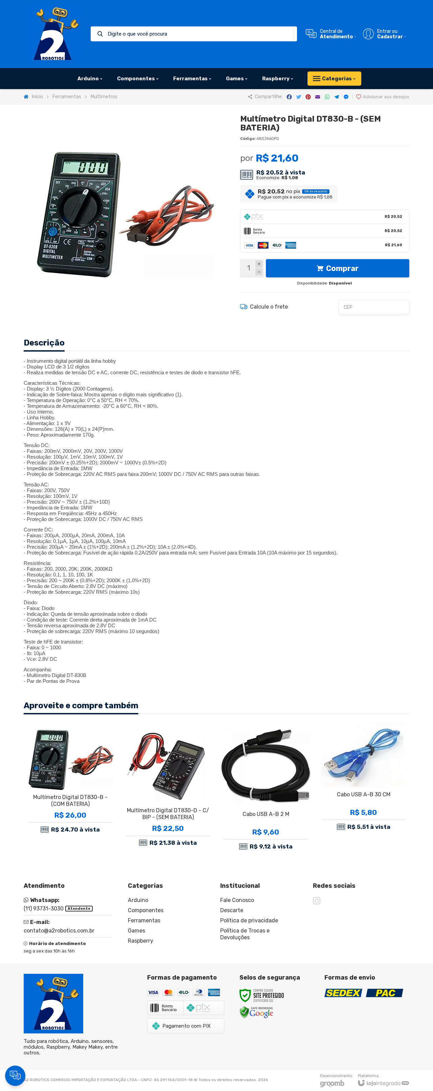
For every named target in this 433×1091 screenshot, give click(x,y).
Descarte (231, 910)
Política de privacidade (249, 920)
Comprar (342, 268)
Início (37, 97)
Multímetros (104, 97)
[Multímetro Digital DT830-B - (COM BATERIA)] (70, 788)
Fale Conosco (237, 900)
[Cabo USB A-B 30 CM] (363, 788)
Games (136, 930)
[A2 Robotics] (53, 34)
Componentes (145, 910)
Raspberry (140, 941)
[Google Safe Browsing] (256, 1012)
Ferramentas (66, 97)
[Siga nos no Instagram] (316, 900)
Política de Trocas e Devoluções (245, 934)
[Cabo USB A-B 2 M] (266, 788)
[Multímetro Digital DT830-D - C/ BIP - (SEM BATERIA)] (168, 788)
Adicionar (82, 816)
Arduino (138, 900)
